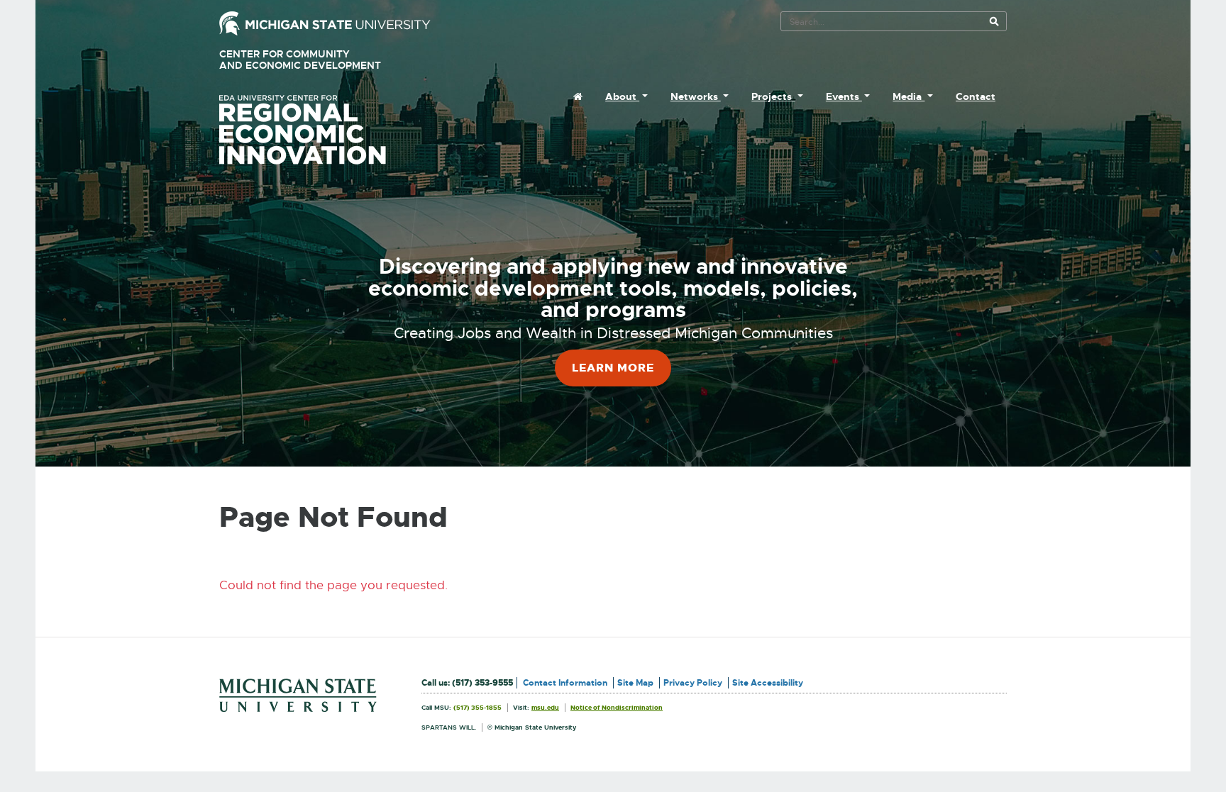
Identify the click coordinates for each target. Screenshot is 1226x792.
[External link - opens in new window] (325, 22)
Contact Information (565, 682)
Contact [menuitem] (975, 96)
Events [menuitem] (844, 96)
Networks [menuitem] (695, 96)
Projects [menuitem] (773, 96)
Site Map (635, 682)
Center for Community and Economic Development (320, 60)
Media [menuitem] (908, 96)
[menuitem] (578, 96)
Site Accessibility (767, 682)
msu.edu (545, 707)
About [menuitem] (622, 96)
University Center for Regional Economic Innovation (325, 129)
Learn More (613, 367)
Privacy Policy (692, 682)
